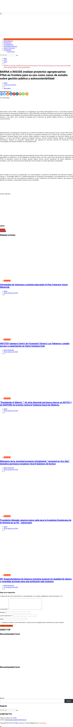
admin (5, 83)
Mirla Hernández (9, 350)
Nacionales (7, 88)
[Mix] (20, 93)
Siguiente (3, 231)
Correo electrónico (6, 616)
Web (1, 619)
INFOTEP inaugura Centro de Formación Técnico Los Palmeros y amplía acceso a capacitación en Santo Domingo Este (34, 344)
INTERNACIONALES (10, 46)
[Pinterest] (14, 93)
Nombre (3, 612)
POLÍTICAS (11, 52)
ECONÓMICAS (8, 44)
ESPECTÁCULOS (9, 48)
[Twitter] (4, 93)
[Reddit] (7, 93)
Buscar (2, 698)
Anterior (2, 229)
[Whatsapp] (23, 93)
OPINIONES (7, 50)
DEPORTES (7, 43)
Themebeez (43, 723)
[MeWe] (17, 93)
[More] (27, 93)
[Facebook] (1, 93)
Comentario (4, 609)
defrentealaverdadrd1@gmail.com (15, 720)
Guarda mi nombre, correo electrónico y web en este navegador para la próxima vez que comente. (33, 622)
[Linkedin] (10, 93)
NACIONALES (8, 41)
